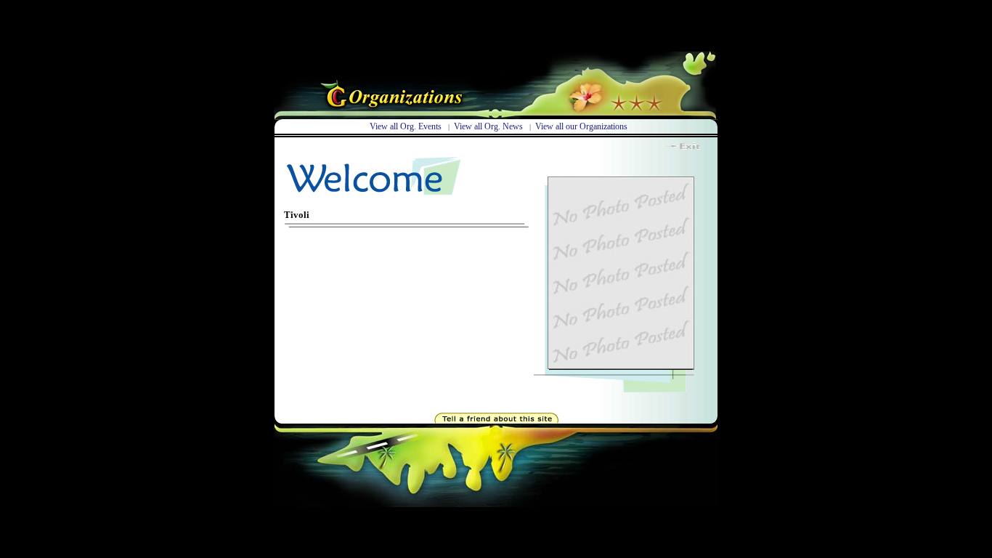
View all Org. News (488, 126)
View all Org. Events (407, 126)
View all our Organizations (581, 126)
